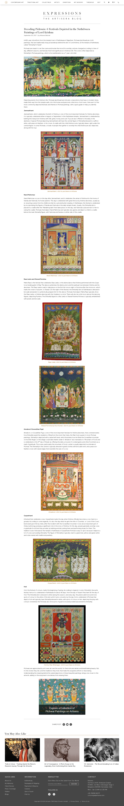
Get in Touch (29, 791)
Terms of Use (85, 801)
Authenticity (29, 780)
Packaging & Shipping (32, 783)
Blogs (7, 794)
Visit (98, 2)
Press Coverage (10, 789)
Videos (7, 791)
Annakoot (52, 512)
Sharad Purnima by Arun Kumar (52, 426)
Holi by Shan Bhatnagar (52, 665)
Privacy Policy (75, 801)
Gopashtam (52, 583)
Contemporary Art (17, 2)
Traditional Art (33, 2)
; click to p (66, 426)
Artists (56, 2)
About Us (8, 780)
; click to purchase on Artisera (65, 512)
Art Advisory (78, 2)
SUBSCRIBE (74, 784)
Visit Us (27, 794)
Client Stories (9, 786)
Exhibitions (67, 2)
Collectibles (46, 2)
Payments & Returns (31, 786)
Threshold (90, 2)
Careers (27, 789)
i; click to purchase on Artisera (66, 583)
